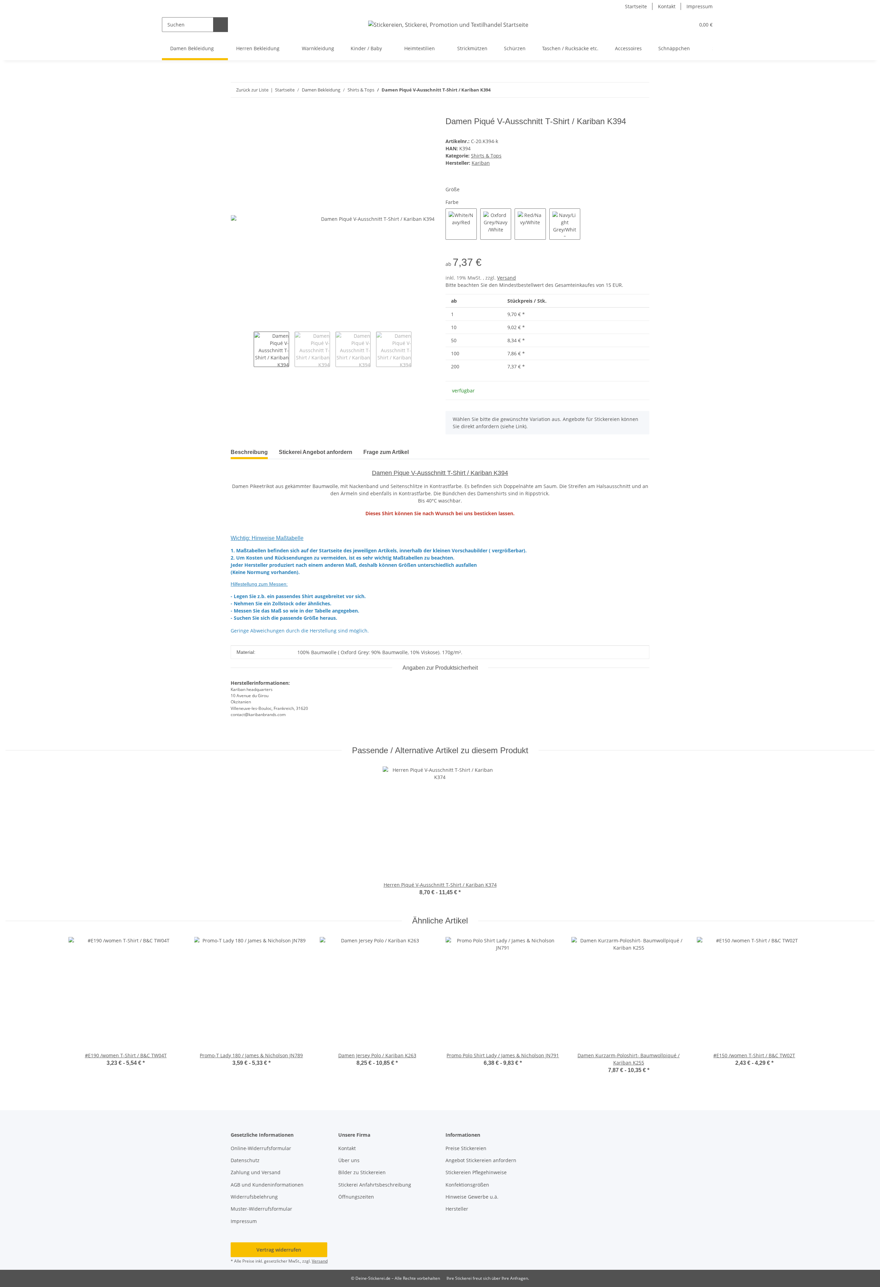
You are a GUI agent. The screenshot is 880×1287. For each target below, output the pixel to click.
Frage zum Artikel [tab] (386, 452)
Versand (506, 277)
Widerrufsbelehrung (254, 1196)
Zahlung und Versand (255, 1172)
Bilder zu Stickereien (362, 1172)
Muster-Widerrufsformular (261, 1208)
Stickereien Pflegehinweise (476, 1172)
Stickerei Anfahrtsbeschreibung (374, 1184)
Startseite (636, 6)
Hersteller (457, 1208)
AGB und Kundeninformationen (267, 1184)
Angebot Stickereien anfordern (481, 1160)
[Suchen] (220, 24)
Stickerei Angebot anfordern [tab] (315, 452)
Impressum (699, 6)
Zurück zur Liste (252, 90)
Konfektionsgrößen (467, 1184)
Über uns (349, 1160)
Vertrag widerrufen (278, 1249)
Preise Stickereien (466, 1148)
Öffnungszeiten (356, 1196)
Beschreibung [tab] (249, 452)
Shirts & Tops (486, 155)
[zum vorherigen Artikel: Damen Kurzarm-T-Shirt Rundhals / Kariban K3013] (627, 90)
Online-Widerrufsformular (261, 1148)
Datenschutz (245, 1160)
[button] (675, 24)
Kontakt (666, 6)
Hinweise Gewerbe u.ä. (472, 1196)
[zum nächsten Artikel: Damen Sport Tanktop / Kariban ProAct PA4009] (642, 90)
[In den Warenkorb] (236, 113)
